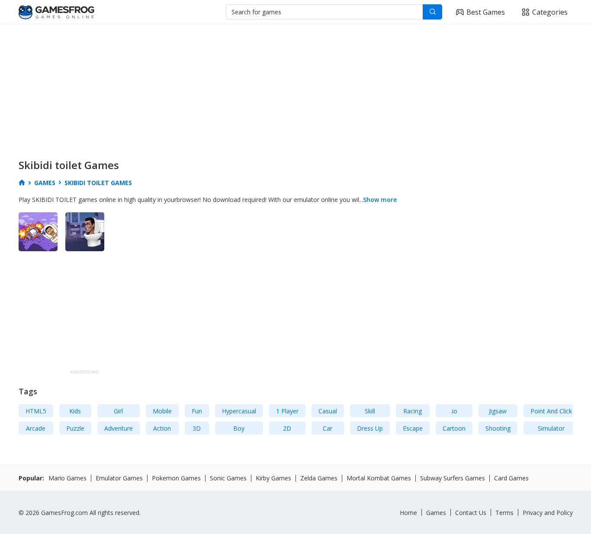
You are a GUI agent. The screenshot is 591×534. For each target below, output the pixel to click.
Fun (197, 411)
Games (436, 512)
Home (408, 512)
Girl (118, 411)
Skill (370, 411)
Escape (413, 428)
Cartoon (454, 428)
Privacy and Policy (548, 512)
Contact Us (470, 512)
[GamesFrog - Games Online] (56, 12)
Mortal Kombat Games (379, 478)
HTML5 (36, 411)
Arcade (35, 428)
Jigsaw (498, 411)
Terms (504, 512)
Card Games (511, 478)
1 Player (287, 411)
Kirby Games (273, 478)
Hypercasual (239, 411)
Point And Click (551, 411)
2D (287, 428)
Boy (238, 428)
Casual (327, 411)
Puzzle (75, 428)
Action (162, 428)
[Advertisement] (278, 89)
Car (327, 428)
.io (454, 411)
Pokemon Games (176, 478)
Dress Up (370, 428)
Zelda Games (318, 478)
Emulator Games (119, 478)
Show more (380, 199)
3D (197, 428)
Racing (412, 411)
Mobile (162, 411)
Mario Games (67, 478)
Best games (485, 12)
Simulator (551, 428)
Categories (550, 12)
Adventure (118, 428)
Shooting (498, 428)
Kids (75, 411)
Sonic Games (228, 478)
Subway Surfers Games (452, 478)
